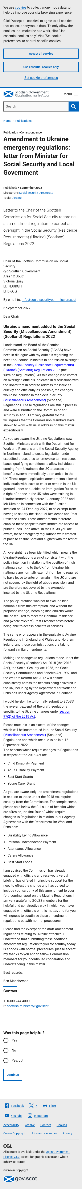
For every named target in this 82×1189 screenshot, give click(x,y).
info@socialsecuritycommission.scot (49, 300)
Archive (30, 1125)
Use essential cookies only (41, 67)
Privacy (67, 1133)
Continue (13, 1074)
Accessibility (11, 1125)
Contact (45, 1125)
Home (7, 120)
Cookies (62, 1125)
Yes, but (17, 1060)
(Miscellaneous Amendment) (24, 400)
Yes (14, 1040)
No (14, 1050)
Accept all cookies (41, 53)
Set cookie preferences (41, 78)
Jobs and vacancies (44, 1133)
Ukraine (16, 197)
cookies (20, 7)
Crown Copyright (14, 1133)
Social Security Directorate (36, 192)
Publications (23, 120)
